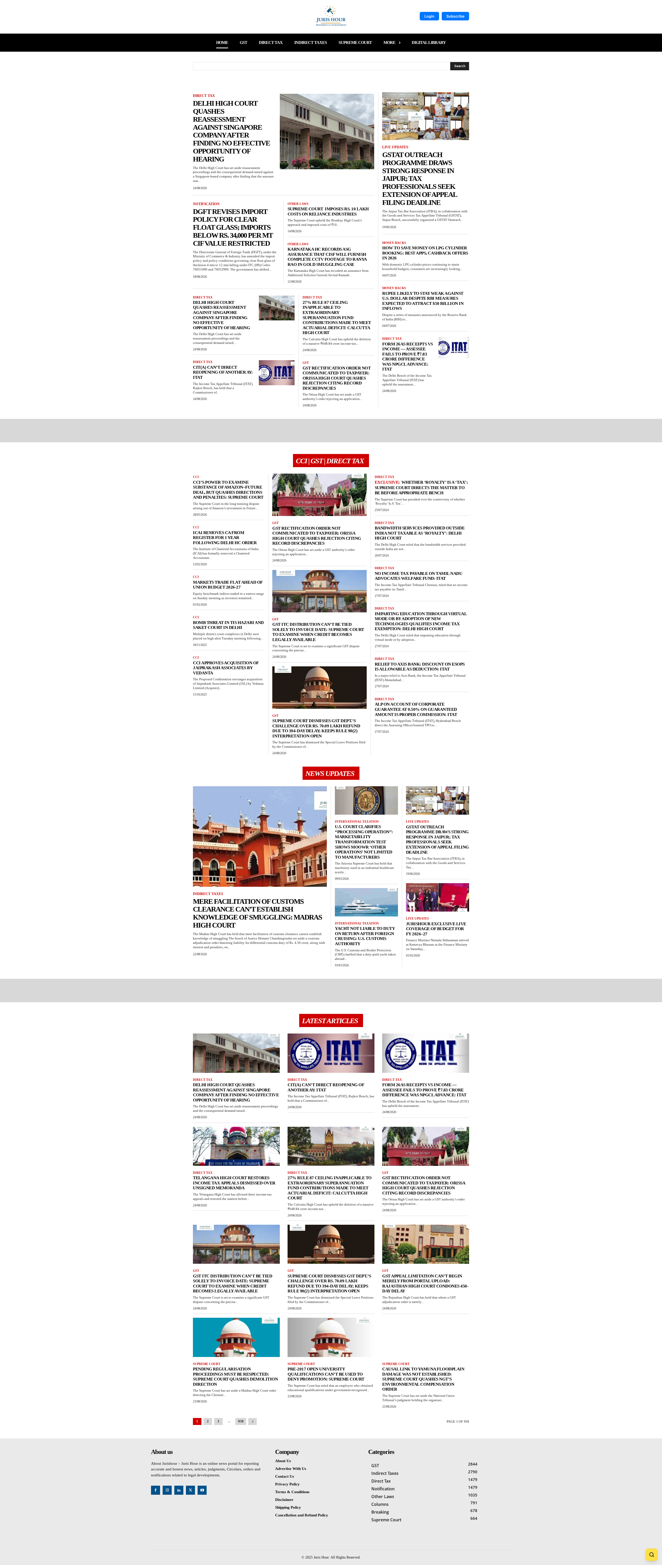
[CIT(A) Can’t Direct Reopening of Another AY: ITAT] (277, 372)
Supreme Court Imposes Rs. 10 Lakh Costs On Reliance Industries (328, 211)
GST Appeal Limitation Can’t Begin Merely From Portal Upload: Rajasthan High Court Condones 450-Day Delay (425, 1284)
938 (240, 1421)
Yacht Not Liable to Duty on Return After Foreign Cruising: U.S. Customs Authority (365, 936)
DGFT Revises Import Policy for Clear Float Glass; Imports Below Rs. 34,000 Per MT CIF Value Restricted (233, 227)
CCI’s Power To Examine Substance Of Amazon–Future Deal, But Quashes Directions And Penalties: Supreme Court (228, 490)
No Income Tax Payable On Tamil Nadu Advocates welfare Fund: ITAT (418, 576)
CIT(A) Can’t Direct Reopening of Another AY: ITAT (223, 372)
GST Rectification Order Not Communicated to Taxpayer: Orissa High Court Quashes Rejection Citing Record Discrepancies (337, 378)
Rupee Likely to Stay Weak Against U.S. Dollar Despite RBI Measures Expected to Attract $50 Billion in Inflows (422, 301)
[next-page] (252, 1421)
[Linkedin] (178, 1490)
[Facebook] (155, 1490)
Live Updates (395, 147)
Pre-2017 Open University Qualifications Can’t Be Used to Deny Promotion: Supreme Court (326, 1374)
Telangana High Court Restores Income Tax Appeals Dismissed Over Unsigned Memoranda (234, 1182)
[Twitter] (190, 1490)
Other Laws (298, 204)
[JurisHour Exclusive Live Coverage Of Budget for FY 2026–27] (437, 897)
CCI (196, 477)
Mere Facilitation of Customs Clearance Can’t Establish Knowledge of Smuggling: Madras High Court (257, 913)
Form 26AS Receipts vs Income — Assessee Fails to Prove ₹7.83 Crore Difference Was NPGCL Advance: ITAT (407, 357)
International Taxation (357, 821)
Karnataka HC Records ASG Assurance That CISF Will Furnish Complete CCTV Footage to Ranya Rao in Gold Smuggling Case (327, 257)
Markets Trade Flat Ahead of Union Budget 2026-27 (228, 585)
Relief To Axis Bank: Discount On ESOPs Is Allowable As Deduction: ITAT (420, 667)
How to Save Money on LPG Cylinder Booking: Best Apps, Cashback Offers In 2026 (425, 252)
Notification (206, 204)
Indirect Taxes (208, 894)
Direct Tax (204, 96)
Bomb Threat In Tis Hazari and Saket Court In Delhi (228, 625)
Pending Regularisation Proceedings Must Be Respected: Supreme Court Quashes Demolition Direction (235, 1377)
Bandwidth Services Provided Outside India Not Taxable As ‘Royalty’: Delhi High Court (420, 533)
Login (429, 16)
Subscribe (455, 16)
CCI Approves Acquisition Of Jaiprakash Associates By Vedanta (226, 667)
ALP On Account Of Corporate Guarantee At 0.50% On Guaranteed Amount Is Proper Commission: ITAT (416, 709)
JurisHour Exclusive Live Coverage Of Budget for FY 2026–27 (436, 928)
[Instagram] (167, 1490)
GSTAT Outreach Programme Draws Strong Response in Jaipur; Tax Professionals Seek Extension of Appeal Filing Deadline (419, 178)
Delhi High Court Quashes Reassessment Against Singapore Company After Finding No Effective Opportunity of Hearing (231, 131)
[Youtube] (202, 1490)
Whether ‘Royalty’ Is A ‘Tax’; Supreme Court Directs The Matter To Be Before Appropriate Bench (421, 487)
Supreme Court (206, 1364)
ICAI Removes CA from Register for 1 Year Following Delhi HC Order (225, 537)
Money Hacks (394, 243)
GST (306, 363)
